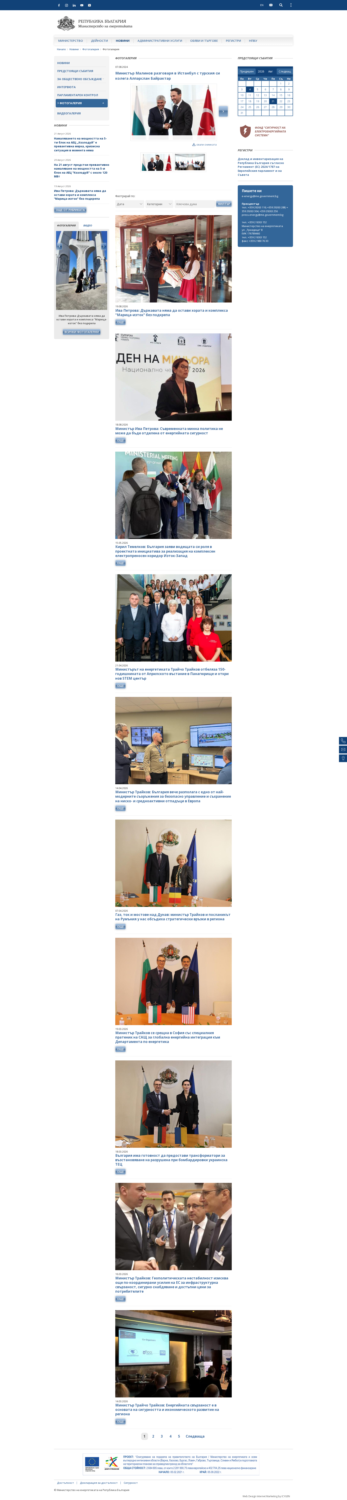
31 (242, 113)
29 (281, 107)
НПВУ (253, 41)
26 (257, 107)
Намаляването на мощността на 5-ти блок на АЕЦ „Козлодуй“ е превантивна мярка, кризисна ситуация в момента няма (80, 144)
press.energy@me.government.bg (262, 215)
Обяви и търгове (204, 41)
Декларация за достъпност (99, 1483)
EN (261, 5)
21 (273, 101)
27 (265, 107)
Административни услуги (160, 41)
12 (257, 95)
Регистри (233, 41)
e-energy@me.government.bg (260, 196)
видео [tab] (87, 225)
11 (249, 95)
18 (249, 101)
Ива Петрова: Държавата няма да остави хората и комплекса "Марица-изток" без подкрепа (80, 195)
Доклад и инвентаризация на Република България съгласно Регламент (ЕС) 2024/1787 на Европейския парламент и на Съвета (261, 166)
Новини (123, 41)
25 (249, 107)
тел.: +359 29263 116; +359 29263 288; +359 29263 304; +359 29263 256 (265, 209)
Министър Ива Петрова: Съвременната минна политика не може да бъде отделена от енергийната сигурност (169, 430)
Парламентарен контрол (77, 95)
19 (257, 101)
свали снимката (206, 144)
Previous (59, 246)
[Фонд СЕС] (263, 130)
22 (281, 101)
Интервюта (66, 87)
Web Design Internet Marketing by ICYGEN (266, 1496)
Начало (61, 49)
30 (288, 107)
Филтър (224, 204)
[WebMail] (271, 5)
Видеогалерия (69, 113)
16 (288, 95)
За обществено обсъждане (79, 79)
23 (288, 101)
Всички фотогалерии (81, 332)
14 (273, 95)
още (120, 322)
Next (103, 246)
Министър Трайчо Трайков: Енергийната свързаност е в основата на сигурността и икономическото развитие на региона (167, 1409)
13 (265, 95)
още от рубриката (70, 210)
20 (265, 101)
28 (273, 107)
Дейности (99, 41)
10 (242, 95)
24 (242, 107)
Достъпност (65, 1483)
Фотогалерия (90, 49)
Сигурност (131, 1483)
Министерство (70, 41)
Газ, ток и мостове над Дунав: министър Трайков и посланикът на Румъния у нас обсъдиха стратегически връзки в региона (173, 916)
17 (242, 101)
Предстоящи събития (75, 71)
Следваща (195, 1436)
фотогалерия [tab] (66, 225)
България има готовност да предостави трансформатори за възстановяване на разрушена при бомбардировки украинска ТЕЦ (171, 1160)
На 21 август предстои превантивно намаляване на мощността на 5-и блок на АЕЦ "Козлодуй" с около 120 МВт (81, 170)
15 (281, 95)
